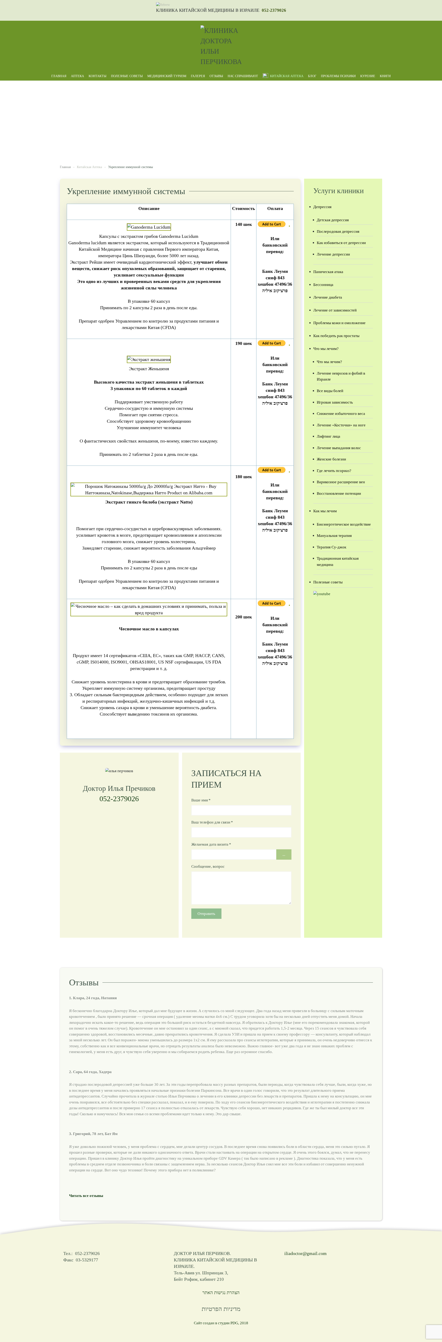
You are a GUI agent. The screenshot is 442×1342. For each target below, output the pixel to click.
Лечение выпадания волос (339, 448)
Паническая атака (328, 272)
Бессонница (323, 284)
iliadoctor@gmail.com (305, 1253)
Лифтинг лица (328, 436)
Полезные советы (127, 76)
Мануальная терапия (334, 535)
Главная (58, 76)
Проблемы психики (338, 76)
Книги (385, 76)
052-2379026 (274, 10)
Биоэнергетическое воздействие (344, 524)
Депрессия (322, 207)
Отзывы (216, 76)
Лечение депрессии (333, 254)
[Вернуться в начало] (221, 46)
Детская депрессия (333, 220)
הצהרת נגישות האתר (221, 1292)
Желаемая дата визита (211, 844)
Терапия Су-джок (331, 547)
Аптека (77, 76)
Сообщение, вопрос (208, 866)
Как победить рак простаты (336, 336)
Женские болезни (331, 459)
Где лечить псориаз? (334, 471)
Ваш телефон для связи (212, 822)
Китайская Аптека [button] (286, 76)
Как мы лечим (325, 511)
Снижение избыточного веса (341, 413)
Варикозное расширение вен (341, 482)
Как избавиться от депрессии (341, 243)
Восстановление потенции (339, 493)
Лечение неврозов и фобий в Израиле (341, 376)
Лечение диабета (327, 297)
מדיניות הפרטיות (221, 1309)
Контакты (97, 76)
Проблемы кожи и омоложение (339, 323)
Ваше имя (201, 800)
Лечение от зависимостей (335, 310)
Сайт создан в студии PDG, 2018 (221, 1323)
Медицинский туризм (166, 76)
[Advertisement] (221, 115)
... (283, 854)
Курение (367, 76)
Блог (312, 76)
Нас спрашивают (243, 76)
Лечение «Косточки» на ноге (341, 425)
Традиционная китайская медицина (338, 561)
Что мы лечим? (326, 348)
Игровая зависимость (335, 402)
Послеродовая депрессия (338, 231)
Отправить (206, 913)
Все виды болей (330, 391)
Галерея (198, 76)
